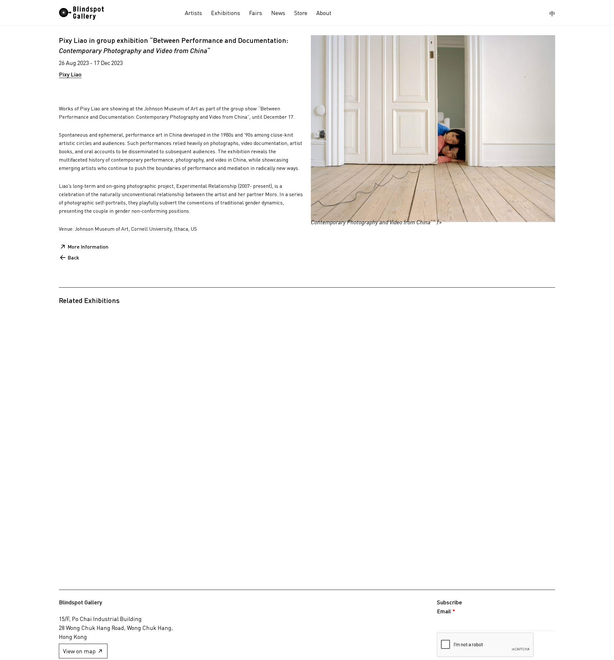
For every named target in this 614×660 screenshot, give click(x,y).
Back (73, 257)
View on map (79, 651)
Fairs (255, 12)
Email (446, 611)
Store (300, 12)
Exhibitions (225, 12)
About (323, 12)
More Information (88, 246)
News (278, 12)
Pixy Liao (70, 74)
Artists (193, 12)
